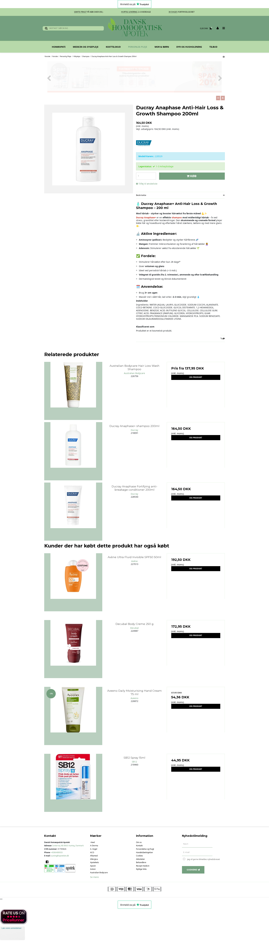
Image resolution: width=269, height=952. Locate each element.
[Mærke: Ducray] (144, 143)
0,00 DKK (206, 28)
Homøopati (58, 46)
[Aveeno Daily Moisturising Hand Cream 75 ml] (73, 716)
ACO (92, 852)
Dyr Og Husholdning (189, 46)
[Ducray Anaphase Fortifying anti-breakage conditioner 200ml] (73, 512)
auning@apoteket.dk (60, 855)
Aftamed (94, 855)
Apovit (93, 865)
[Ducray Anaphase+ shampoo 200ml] (73, 451)
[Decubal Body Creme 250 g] (73, 649)
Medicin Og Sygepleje (85, 46)
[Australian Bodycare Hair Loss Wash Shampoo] (73, 391)
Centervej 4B (68, 845)
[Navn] (197, 844)
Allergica (94, 859)
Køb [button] (193, 176)
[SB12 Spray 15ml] (73, 783)
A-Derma (94, 845)
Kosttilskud (113, 46)
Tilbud (213, 46)
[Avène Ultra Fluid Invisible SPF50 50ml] (73, 582)
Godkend (192, 870)
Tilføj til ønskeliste (148, 183)
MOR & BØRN (162, 46)
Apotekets (94, 862)
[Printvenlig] (223, 56)
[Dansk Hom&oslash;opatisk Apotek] (134, 28)
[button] (218, 98)
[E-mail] (197, 852)
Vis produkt (195, 377)
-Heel (92, 842)
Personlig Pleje (137, 46)
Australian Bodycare (99, 872)
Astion (93, 869)
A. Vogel (93, 849)
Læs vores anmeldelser (11, 928)
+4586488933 (57, 852)
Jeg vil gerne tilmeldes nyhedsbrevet (206, 859)
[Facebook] (48, 862)
